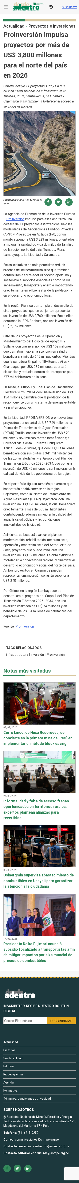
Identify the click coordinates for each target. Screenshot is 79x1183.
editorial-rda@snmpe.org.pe (50, 1153)
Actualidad (13, 26)
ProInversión (24, 626)
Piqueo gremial (13, 1074)
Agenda (8, 1082)
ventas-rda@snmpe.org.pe (51, 1146)
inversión (37, 655)
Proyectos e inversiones (51, 26)
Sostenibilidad (13, 1058)
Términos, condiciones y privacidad (27, 1098)
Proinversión (15, 219)
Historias (9, 1050)
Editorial (8, 1066)
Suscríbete (69, 7)
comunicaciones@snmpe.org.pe (37, 1139)
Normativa (10, 1090)
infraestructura (17, 655)
